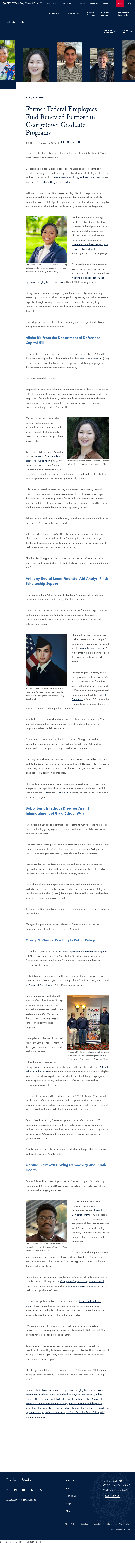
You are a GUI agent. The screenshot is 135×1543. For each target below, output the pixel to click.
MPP (102, 1412)
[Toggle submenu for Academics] (61, 13)
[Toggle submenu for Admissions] (80, 13)
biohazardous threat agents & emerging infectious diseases (72, 1390)
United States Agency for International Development (81, 951)
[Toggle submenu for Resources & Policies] (115, 31)
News (28, 97)
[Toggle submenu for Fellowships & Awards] (130, 13)
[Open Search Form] (129, 3)
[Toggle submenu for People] (84, 3)
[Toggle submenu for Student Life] (130, 31)
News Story (38, 97)
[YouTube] (23, 1490)
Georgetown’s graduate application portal (82, 1281)
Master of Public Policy (40, 985)
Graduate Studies (14, 22)
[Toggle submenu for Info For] (70, 3)
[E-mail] (79, 142)
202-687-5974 (112, 1496)
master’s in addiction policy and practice (55, 1408)
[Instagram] (7, 1490)
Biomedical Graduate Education (42, 1394)
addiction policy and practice (89, 648)
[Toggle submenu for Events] (110, 3)
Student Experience (35, 1417)
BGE (38, 1390)
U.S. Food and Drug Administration (52, 182)
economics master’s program (83, 1285)
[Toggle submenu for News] (97, 3)
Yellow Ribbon (63, 792)
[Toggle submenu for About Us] (55, 3)
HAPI (52, 1399)
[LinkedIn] (68, 142)
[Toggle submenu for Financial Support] (111, 13)
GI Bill (45, 792)
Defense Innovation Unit (90, 358)
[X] (73, 142)
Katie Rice (61, 1399)
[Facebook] (62, 142)
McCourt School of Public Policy (82, 1412)
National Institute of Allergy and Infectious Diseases (77, 177)
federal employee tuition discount (77, 1394)
